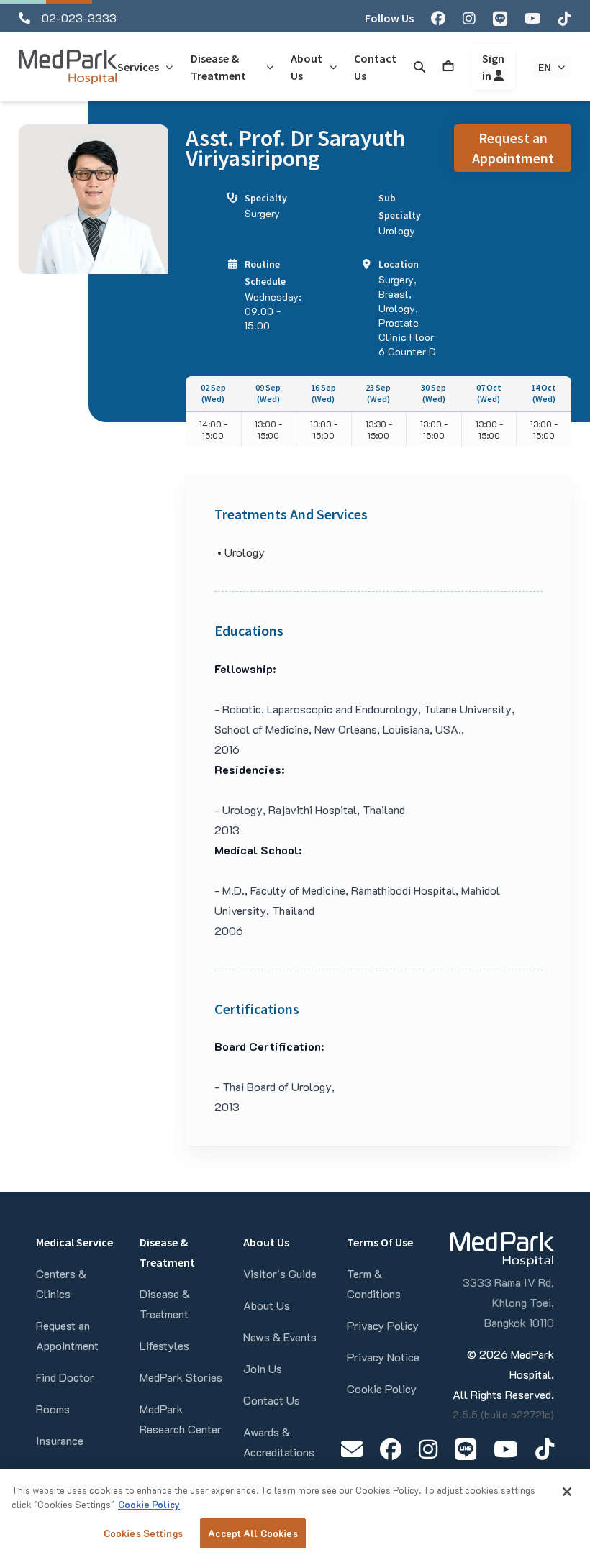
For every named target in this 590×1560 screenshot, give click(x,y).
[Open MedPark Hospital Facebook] (390, 1449)
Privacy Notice (383, 1356)
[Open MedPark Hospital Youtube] (506, 1449)
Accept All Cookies (252, 1533)
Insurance (59, 1440)
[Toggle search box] (419, 67)
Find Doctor (65, 1377)
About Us (266, 1305)
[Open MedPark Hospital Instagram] (428, 1449)
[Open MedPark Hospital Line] (465, 1449)
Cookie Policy (382, 1388)
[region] (295, 1514)
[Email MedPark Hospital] (352, 1449)
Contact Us (271, 1400)
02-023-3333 (79, 17)
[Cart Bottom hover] (448, 66)
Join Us (262, 1368)
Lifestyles (164, 1345)
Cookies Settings (143, 1533)
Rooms (53, 1408)
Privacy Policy (383, 1325)
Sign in (493, 67)
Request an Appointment (513, 148)
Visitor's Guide (280, 1273)
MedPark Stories (181, 1377)
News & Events (280, 1336)
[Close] (567, 1491)
